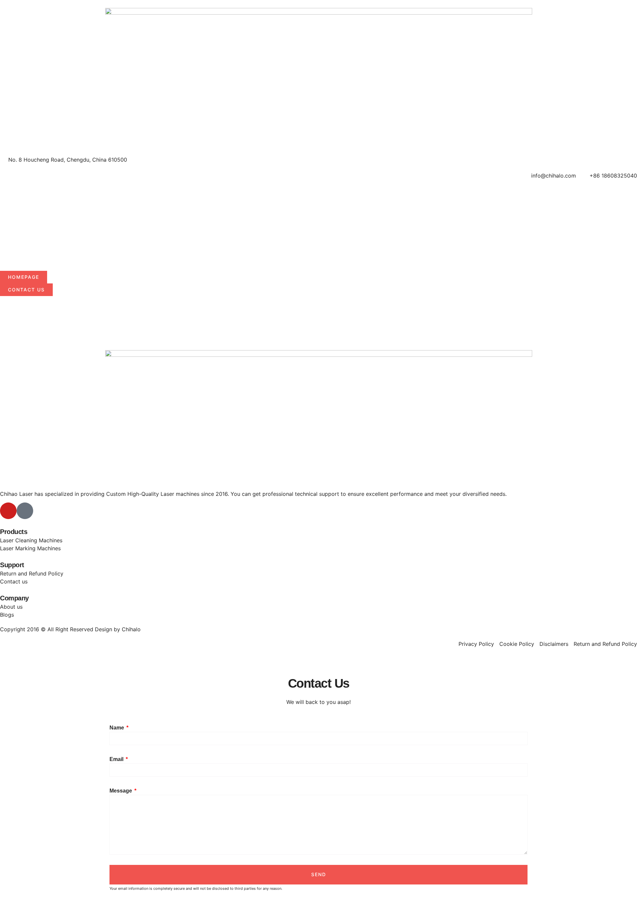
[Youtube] (8, 510)
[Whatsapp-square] (25, 510)
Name (117, 727)
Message (121, 791)
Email (117, 759)
